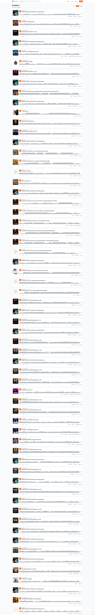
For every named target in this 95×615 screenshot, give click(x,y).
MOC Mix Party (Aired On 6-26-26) (29, 131)
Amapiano (75, 26)
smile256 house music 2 (27, 389)
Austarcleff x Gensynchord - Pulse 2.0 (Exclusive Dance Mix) (35, 151)
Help (72, 1)
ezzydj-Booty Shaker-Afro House (29, 569)
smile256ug (24, 20)
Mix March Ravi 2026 (26, 171)
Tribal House (80, 16)
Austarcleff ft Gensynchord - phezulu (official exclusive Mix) (35, 270)
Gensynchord (80, 165)
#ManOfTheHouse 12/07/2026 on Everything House (33, 101)
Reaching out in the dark (27, 61)
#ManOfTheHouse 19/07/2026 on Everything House (33, 81)
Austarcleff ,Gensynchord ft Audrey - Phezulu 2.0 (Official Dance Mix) (37, 250)
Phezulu (80, 275)
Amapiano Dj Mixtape (79, 424)
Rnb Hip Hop (73, 36)
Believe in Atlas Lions (26, 180)
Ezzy (23, 567)
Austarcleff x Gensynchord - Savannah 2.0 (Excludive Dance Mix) (36, 161)
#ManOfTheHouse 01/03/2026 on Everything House (33, 499)
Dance (81, 205)
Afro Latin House (76, 573)
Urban (78, 76)
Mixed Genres (72, 66)
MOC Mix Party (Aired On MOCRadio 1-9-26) (31, 519)
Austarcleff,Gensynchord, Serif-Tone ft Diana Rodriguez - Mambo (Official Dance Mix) (40, 240)
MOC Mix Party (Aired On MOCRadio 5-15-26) (31, 300)
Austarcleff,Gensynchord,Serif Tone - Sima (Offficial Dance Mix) (35, 220)
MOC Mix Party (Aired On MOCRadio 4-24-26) (32, 340)
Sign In (76, 1)
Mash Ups (80, 175)
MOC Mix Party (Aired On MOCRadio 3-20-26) (32, 379)
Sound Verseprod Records (78, 225)
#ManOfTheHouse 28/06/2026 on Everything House (33, 141)
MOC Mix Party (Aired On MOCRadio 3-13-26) (31, 399)
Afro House (75, 16)
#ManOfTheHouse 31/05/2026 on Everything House (33, 260)
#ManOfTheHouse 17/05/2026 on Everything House (33, 310)
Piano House (80, 603)
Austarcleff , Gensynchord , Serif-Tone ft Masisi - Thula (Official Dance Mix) (38, 210)
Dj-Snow (23, 169)
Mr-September (24, 438)
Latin (81, 573)
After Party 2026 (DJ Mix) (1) (28, 121)
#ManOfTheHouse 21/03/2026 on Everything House (33, 459)
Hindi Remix (75, 175)
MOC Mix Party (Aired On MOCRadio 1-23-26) (31, 509)
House (71, 26)
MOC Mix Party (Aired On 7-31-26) (29, 31)
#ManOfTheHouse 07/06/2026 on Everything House (33, 190)
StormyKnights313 (25, 60)
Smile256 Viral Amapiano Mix (28, 21)
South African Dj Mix (79, 444)
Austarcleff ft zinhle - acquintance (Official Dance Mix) (33, 280)
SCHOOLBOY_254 (25, 597)
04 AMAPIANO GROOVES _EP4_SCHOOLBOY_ (32, 598)
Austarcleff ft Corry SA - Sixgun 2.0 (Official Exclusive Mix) (34, 290)
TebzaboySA (24, 50)
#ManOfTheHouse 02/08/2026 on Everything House (33, 41)
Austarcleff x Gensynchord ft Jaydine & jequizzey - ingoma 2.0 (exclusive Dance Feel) (40, 91)
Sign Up (81, 1)
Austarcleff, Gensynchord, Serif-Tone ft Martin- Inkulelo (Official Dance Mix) (38, 230)
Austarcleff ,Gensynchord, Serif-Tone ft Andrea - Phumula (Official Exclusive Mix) (39, 200)
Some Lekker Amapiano (27, 578)
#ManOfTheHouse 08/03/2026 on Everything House (33, 479)
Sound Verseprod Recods (78, 235)
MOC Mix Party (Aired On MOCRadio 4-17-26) (31, 350)
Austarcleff (80, 155)
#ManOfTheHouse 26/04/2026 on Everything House (33, 360)
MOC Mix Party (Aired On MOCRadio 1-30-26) (31, 489)
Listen (68, 1)
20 (81, 295)
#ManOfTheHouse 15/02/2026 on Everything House (33, 529)
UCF (22, 179)
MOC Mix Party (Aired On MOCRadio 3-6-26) (31, 409)
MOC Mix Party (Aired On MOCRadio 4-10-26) (31, 370)
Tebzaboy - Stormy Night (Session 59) (30, 51)
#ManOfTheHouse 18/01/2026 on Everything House (33, 588)
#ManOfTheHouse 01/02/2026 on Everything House (33, 539)
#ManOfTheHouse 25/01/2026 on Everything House (33, 559)
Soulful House (70, 16)
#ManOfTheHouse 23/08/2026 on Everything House (33, 11)
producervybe (24, 110)
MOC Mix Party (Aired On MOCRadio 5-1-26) (31, 320)
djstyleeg (23, 10)
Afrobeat (80, 553)
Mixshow (80, 474)
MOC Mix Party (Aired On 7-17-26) (29, 71)
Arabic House (80, 185)
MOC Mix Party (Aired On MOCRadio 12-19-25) (32, 549)
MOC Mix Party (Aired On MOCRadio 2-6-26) (31, 469)
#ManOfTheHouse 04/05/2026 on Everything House (33, 330)
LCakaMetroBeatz (25, 30)
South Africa (80, 26)
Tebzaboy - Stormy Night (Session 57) (30, 429)
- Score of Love (25, 111)
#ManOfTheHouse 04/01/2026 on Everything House (33, 608)
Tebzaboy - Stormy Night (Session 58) (30, 419)
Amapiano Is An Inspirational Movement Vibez (75, 56)
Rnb (77, 36)
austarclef (23, 90)
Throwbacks (76, 553)
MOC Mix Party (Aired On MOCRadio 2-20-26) (32, 449)
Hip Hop (80, 36)
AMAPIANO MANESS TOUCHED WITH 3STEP (31, 439)
